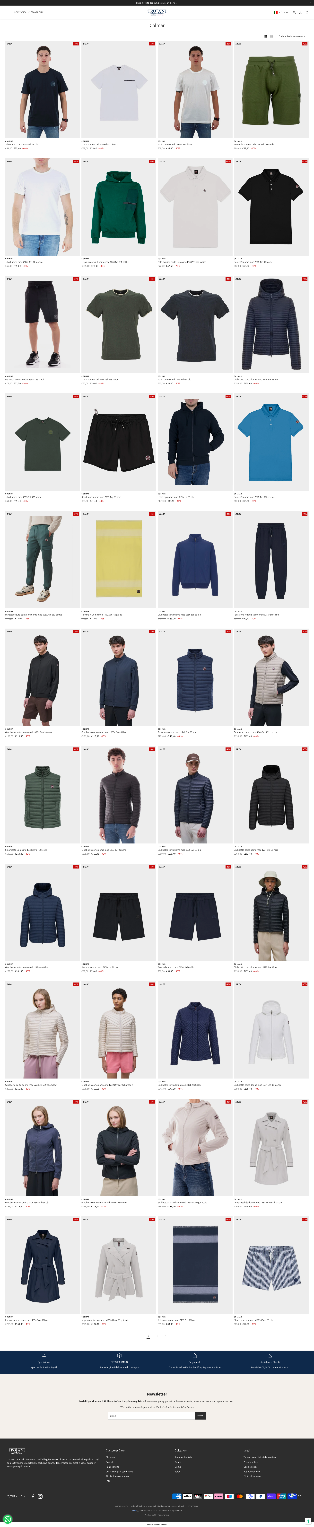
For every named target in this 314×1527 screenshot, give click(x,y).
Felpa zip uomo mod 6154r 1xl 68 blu (176, 497)
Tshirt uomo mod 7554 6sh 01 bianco (99, 144)
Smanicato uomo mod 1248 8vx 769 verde (26, 849)
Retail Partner (163, 1515)
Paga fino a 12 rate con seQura (153, 2)
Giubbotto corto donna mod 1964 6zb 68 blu (27, 1202)
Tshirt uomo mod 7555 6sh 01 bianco (176, 144)
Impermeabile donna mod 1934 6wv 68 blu (26, 1320)
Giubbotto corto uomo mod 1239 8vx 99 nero (103, 849)
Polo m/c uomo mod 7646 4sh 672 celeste (254, 497)
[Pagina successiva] (165, 1336)
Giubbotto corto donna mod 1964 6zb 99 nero (104, 1202)
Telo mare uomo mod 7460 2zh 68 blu (176, 1320)
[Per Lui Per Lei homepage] (157, 12)
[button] (7, 12)
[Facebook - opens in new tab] (33, 1496)
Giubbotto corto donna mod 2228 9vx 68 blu (256, 379)
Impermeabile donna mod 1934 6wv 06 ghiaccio (258, 1202)
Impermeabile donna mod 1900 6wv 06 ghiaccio (105, 1320)
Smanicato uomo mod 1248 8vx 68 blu (177, 732)
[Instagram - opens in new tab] (40, 1496)
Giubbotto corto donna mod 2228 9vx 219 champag (31, 1084)
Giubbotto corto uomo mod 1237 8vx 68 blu (26, 967)
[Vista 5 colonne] (271, 36)
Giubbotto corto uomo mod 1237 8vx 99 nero (256, 849)
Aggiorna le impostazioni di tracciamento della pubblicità (159, 1510)
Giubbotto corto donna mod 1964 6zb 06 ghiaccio (182, 1202)
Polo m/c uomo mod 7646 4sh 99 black (253, 261)
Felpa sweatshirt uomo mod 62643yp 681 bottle (105, 261)
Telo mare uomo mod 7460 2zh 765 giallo (101, 614)
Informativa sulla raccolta (157, 1524)
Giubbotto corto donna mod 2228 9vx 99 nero (256, 967)
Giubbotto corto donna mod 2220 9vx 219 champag (107, 1084)
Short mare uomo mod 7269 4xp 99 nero (101, 497)
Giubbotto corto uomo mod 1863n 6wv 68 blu (104, 732)
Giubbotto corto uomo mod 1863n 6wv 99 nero (28, 732)
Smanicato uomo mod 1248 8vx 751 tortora (255, 732)
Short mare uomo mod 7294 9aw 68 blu (253, 1320)
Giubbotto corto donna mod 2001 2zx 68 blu (179, 1084)
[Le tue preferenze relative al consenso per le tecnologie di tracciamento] (308, 1521)
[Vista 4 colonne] (265, 36)
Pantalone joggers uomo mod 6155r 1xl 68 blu (256, 614)
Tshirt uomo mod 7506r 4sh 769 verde (99, 379)
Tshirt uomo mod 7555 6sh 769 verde (23, 497)
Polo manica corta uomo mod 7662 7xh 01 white (182, 261)
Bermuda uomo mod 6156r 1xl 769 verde (254, 144)
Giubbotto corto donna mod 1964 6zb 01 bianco (257, 1084)
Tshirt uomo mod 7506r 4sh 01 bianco (24, 261)
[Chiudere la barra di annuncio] (310, 2)
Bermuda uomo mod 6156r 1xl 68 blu (176, 967)
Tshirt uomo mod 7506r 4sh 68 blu (174, 379)
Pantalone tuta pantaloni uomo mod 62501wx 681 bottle (33, 614)
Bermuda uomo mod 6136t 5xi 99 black (24, 379)
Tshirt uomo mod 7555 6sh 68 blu (21, 144)
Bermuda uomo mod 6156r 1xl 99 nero (100, 967)
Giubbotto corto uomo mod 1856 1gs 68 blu (179, 614)
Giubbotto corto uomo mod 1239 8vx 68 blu (179, 849)
